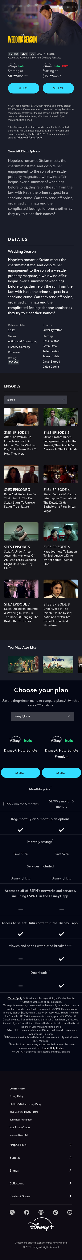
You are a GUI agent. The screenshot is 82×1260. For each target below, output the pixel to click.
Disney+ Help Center (52, 1048)
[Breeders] (58, 664)
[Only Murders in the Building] (23, 664)
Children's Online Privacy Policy (25, 1104)
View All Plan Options (24, 151)
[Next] (74, 664)
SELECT (24, 88)
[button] (41, 1144)
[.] (12, 1212)
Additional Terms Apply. (30, 137)
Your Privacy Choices (20, 1127)
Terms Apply (15, 998)
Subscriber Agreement (21, 1119)
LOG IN (70, 7)
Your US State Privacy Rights (24, 1112)
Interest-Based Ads (19, 1135)
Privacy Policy (16, 1096)
